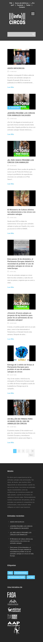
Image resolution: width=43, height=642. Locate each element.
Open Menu (33, 14)
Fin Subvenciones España (16, 577)
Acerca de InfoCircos (21, 3)
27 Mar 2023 (13, 118)
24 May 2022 (13, 217)
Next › (31, 455)
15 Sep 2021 (13, 426)
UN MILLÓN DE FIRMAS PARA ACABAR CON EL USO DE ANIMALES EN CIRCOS (19, 421)
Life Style (30, 577)
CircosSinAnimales (21, 573)
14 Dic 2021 (13, 271)
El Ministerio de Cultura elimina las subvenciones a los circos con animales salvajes (21, 212)
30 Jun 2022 (13, 165)
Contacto (22, 7)
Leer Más (10, 87)
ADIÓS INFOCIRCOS (15, 68)
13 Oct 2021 (13, 375)
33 (32, 451)
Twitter (28, 5)
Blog (10, 573)
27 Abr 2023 (13, 71)
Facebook (20, 5)
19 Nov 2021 (13, 323)
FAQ (10, 3)
